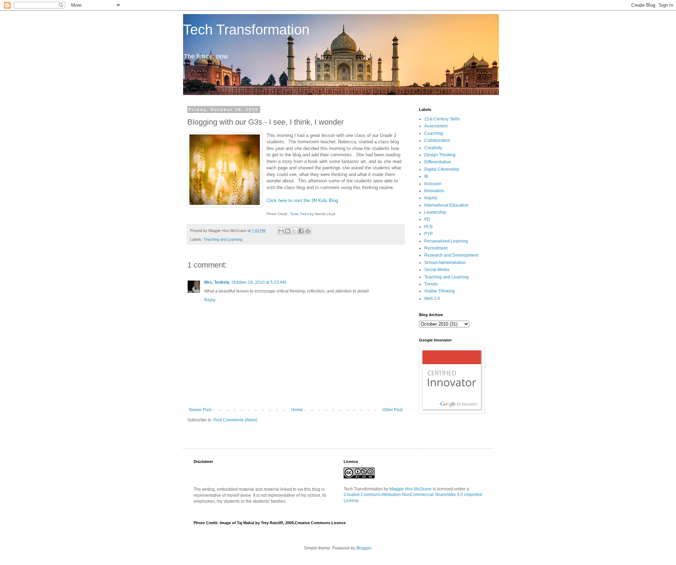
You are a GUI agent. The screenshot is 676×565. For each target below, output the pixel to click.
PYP (428, 233)
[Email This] (280, 230)
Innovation (434, 190)
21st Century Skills (442, 119)
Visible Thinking (439, 291)
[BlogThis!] (287, 230)
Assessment (435, 126)
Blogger (363, 548)
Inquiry (430, 197)
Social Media (436, 269)
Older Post (392, 409)
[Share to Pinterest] (307, 230)
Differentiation (437, 161)
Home (297, 409)
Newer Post (200, 409)
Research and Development (451, 255)
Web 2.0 (432, 298)
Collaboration (437, 140)
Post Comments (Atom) (235, 420)
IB (426, 176)
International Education (446, 205)
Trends (431, 284)
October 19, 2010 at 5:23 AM (259, 282)
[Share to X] (294, 230)
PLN (428, 226)
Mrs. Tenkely (217, 282)
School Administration (445, 262)
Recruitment (435, 248)
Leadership (435, 212)
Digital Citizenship (441, 169)
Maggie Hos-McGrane (410, 488)
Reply (209, 299)
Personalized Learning (446, 241)
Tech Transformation (246, 29)
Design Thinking (440, 154)
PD (427, 219)
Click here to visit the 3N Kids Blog (302, 200)
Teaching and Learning (223, 239)
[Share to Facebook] (301, 230)
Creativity (433, 147)
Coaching (433, 133)
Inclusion (433, 183)
